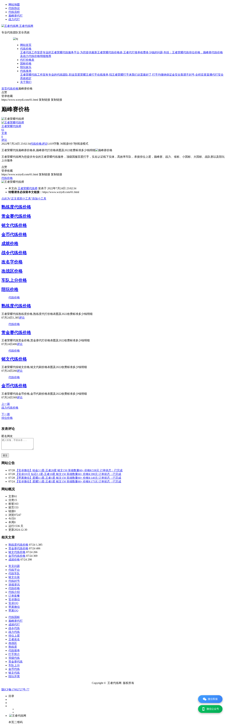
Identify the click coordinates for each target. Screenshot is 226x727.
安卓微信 (14, 599)
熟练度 (12, 646)
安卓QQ (13, 603)
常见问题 (14, 566)
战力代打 (14, 19)
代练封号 (14, 580)
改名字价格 (12, 262)
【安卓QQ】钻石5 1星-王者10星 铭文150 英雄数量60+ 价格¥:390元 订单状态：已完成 (68, 474)
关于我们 (25, 82)
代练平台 (14, 569)
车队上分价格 (14, 280)
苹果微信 (14, 606)
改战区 (12, 643)
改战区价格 (12, 271)
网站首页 (25, 44)
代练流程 (14, 11)
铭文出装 (14, 577)
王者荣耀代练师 (27, 188)
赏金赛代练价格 (16, 216)
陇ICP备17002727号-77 (15, 689)
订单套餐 (14, 595)
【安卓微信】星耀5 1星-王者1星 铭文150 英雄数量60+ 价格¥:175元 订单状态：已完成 (68, 481)
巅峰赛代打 (15, 15)
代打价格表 (27, 59)
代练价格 (121, 52)
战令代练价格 (14, 252)
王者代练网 (25, 25)
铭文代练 (14, 672)
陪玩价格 (9, 289)
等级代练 (14, 657)
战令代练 (14, 628)
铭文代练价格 (14, 225)
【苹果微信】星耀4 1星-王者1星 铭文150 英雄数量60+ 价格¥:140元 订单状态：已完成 (68, 477)
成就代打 (14, 624)
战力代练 (14, 631)
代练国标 (14, 617)
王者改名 (14, 639)
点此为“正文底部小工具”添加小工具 (23, 198)
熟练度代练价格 (16, 207)
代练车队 (14, 573)
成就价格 (9, 243)
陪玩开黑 (14, 676)
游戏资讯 (14, 584)
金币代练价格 (14, 234)
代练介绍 (14, 592)
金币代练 (14, 668)
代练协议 (14, 8)
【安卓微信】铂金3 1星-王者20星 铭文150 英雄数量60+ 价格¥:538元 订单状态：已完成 (69, 470)
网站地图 (14, 4)
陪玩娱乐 (25, 67)
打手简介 (14, 654)
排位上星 (14, 635)
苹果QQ (13, 610)
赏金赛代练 (15, 661)
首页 (4, 88)
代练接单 (122, 74)
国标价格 (25, 63)
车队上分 (14, 665)
